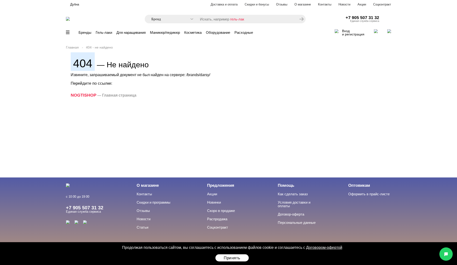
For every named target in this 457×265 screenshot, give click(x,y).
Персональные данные (297, 222)
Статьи (142, 227)
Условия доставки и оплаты (294, 204)
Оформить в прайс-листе (369, 194)
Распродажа (217, 219)
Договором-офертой (324, 247)
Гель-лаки (104, 32)
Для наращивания (131, 32)
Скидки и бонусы (257, 4)
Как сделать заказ (293, 194)
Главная (72, 47)
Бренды (85, 32)
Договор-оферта (291, 214)
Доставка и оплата (224, 4)
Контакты (324, 4)
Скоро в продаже (221, 210)
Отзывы (281, 4)
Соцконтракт (382, 4)
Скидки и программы (153, 202)
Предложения (220, 185)
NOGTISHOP (83, 95)
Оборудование (218, 32)
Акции (362, 4)
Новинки (214, 202)
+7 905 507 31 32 (362, 17)
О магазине (302, 4)
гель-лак (237, 19)
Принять (232, 258)
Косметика (193, 32)
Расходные (243, 32)
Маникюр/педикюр (165, 32)
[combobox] (170, 19)
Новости (344, 4)
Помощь (286, 185)
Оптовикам (359, 185)
